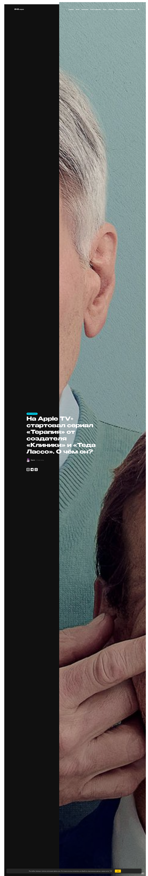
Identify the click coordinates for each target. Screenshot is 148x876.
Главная (71, 9)
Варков (33, 460)
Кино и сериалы (95, 9)
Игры (104, 9)
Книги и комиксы (130, 9)
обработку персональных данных (91, 871)
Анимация (85, 9)
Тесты (77, 9)
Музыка (111, 9)
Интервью (119, 9)
